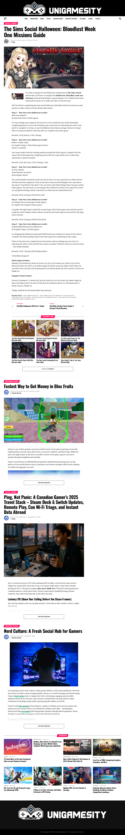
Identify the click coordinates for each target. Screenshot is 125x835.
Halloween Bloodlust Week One (51, 295)
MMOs (42, 19)
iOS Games (83, 19)
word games (25, 711)
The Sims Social (69, 295)
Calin (13, 42)
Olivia (13, 519)
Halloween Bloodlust (31, 295)
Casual (90, 19)
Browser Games (58, 19)
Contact (98, 19)
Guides (49, 19)
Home (26, 19)
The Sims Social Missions (67, 297)
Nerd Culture (19, 696)
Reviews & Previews (71, 19)
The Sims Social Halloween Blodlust (45, 297)
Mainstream (34, 19)
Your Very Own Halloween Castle (23, 299)
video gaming (23, 706)
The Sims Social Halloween (21, 297)
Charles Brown (16, 393)
